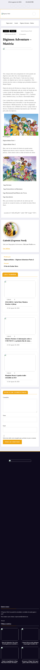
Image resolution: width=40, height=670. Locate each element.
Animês (6, 31)
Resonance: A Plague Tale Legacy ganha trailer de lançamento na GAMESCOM (30, 662)
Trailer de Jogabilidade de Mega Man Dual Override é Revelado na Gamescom (9, 662)
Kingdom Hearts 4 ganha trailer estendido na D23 (15, 376)
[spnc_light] (38, 14)
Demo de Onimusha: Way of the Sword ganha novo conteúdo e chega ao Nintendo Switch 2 (10, 643)
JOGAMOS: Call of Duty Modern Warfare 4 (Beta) (16, 303)
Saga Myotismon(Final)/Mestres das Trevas (15, 193)
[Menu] (28, 14)
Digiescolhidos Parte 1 (9, 140)
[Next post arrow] (35, 266)
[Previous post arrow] (35, 258)
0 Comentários (22, 34)
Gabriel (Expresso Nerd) (26, 31)
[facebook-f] (11, 6)
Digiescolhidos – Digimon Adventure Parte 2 (19, 259)
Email (4, 426)
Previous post (7, 256)
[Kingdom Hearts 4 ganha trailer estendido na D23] (20, 362)
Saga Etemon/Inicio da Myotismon (12, 189)
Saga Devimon (7, 185)
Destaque (13, 31)
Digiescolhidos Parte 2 (9, 144)
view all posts (6, 248)
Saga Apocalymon (8, 197)
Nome (4, 415)
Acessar (3, 620)
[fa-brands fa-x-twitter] (15, 6)
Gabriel (9, 299)
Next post (6, 263)
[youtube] (28, 6)
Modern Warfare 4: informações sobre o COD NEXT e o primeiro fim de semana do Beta (18, 340)
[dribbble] (20, 6)
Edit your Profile (28, 244)
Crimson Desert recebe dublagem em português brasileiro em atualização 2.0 (30, 643)
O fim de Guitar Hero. (11, 266)
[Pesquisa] (34, 13)
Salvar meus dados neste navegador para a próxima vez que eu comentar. (19, 438)
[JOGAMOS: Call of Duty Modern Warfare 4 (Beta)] (20, 289)
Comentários (6, 397)
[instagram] (24, 6)
